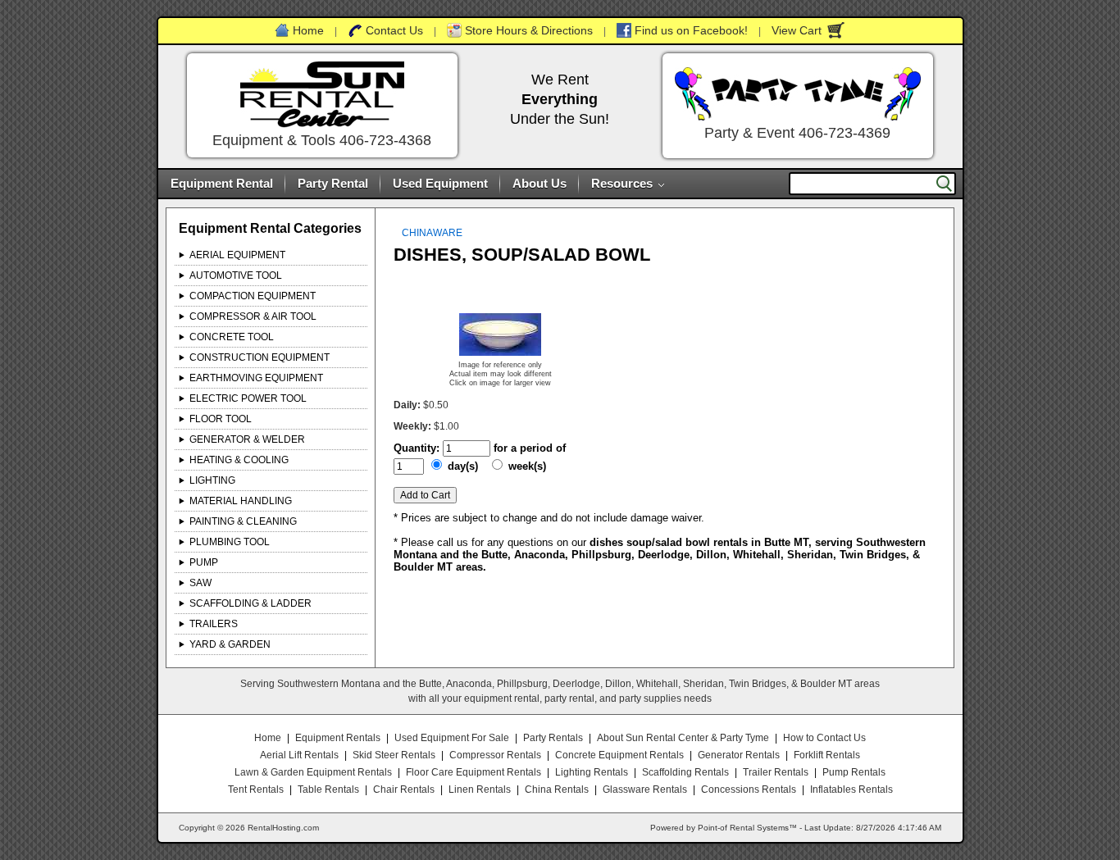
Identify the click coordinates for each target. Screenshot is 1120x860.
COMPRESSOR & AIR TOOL (252, 316)
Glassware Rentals (645, 789)
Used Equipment (440, 183)
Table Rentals (328, 789)
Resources (622, 183)
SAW (200, 583)
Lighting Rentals (591, 772)
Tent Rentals (256, 789)
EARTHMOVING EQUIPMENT (256, 378)
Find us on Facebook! (691, 30)
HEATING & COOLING (239, 460)
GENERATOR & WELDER (247, 439)
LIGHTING (212, 480)
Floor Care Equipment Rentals (473, 772)
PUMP (203, 562)
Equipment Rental (222, 183)
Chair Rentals (404, 789)
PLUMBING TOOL (229, 542)
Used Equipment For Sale (451, 738)
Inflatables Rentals (851, 789)
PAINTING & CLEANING (243, 521)
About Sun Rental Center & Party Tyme (683, 738)
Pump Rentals (854, 772)
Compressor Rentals (495, 755)
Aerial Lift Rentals (299, 755)
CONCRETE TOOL (231, 337)
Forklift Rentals (827, 755)
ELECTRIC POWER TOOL (248, 398)
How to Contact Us (824, 738)
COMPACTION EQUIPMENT (252, 296)
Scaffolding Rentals (685, 772)
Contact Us (394, 30)
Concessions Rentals (748, 789)
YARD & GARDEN (230, 644)
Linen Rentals (479, 789)
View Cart (797, 30)
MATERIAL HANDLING (240, 501)
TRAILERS (213, 624)
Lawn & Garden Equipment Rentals (313, 772)
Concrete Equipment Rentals (619, 755)
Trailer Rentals (775, 772)
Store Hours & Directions (529, 30)
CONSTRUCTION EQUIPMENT (259, 357)
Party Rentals (553, 738)
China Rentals (557, 789)
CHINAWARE (432, 233)
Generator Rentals (739, 755)
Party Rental (333, 183)
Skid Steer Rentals (394, 755)
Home (308, 30)
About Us (539, 183)
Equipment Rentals (337, 738)
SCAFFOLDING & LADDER (250, 603)
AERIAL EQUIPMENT (237, 255)
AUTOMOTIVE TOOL (235, 275)
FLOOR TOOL (220, 419)
